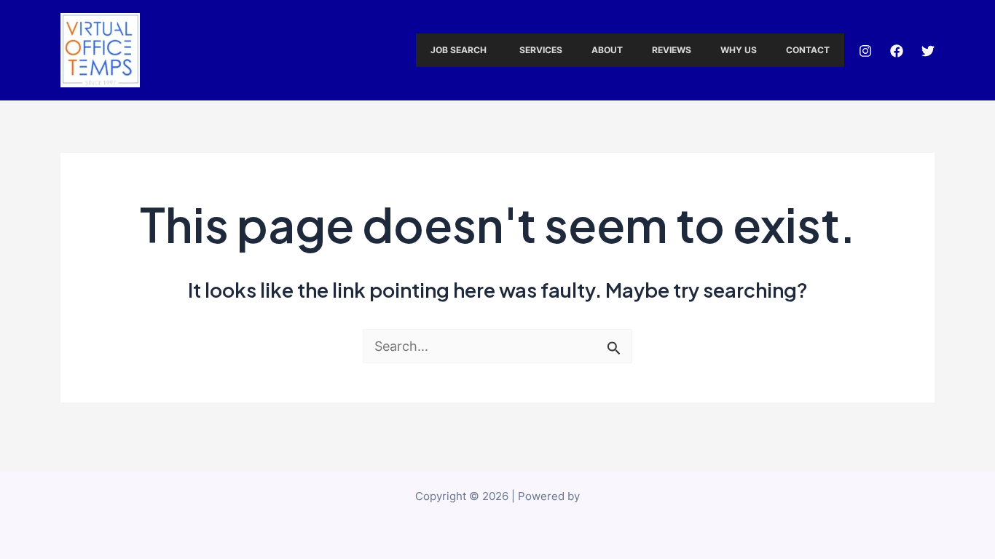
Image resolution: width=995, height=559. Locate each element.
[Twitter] (928, 51)
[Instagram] (865, 51)
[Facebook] (896, 51)
